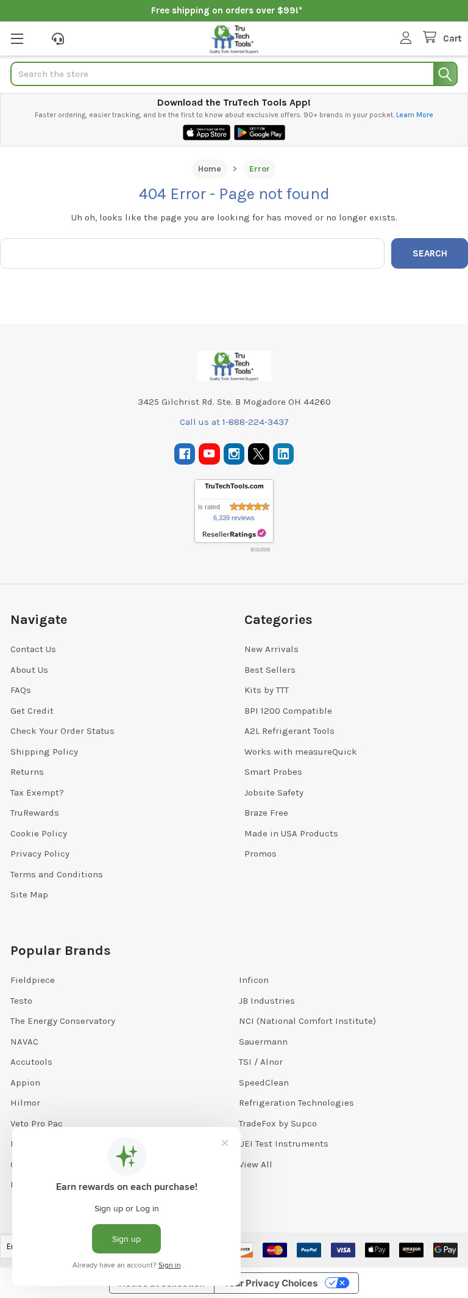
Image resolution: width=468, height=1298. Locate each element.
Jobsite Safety (273, 792)
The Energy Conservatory (62, 1020)
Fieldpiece (32, 979)
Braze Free (266, 812)
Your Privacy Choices (270, 1283)
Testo (21, 1000)
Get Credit (32, 710)
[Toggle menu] (17, 38)
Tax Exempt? (37, 792)
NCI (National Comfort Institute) (307, 1020)
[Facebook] (185, 454)
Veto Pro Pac (36, 1123)
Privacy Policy (39, 853)
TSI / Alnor (261, 1061)
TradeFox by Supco (278, 1123)
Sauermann (263, 1041)
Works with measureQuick (300, 751)
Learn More (414, 115)
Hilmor (25, 1102)
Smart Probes (273, 771)
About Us (29, 669)
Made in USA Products (291, 833)
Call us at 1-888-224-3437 (234, 421)
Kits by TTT (266, 689)
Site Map (29, 894)
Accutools (31, 1061)
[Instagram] (234, 454)
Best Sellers (270, 669)
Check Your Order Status (62, 730)
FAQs (20, 689)
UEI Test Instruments (283, 1143)
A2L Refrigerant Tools (289, 730)
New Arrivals (271, 649)
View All (255, 1164)
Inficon (254, 979)
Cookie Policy (38, 833)
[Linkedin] (283, 454)
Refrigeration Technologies (296, 1102)
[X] (258, 454)
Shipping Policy (44, 751)
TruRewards (34, 812)
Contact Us (33, 649)
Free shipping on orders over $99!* (226, 10)
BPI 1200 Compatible (288, 710)
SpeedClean (264, 1082)
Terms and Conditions (56, 874)
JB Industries (267, 1000)
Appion (25, 1082)
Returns (27, 771)
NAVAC (24, 1041)
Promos (260, 853)
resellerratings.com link (234, 534)
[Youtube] (209, 454)
